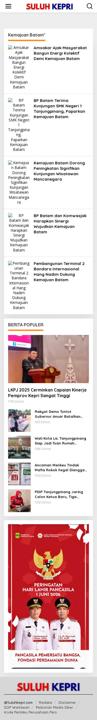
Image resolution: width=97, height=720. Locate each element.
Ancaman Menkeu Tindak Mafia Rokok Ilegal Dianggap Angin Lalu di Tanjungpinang (61, 467)
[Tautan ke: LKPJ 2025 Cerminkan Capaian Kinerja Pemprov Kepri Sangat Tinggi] (48, 359)
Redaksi (45, 702)
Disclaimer (67, 702)
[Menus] (8, 6)
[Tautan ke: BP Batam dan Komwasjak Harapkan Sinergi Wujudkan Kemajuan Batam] (19, 232)
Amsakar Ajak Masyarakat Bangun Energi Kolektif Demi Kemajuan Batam (60, 53)
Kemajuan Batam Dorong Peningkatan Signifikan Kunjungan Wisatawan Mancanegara (59, 171)
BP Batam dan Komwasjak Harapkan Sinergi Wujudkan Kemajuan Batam (60, 223)
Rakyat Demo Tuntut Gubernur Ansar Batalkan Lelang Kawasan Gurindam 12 (61, 414)
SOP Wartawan (16, 707)
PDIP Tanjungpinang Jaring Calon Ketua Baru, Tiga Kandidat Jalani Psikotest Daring (59, 494)
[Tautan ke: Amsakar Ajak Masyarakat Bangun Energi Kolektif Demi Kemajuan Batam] (19, 66)
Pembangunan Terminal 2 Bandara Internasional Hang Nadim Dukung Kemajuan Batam (59, 271)
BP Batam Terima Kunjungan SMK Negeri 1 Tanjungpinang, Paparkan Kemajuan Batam (59, 108)
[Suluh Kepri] (49, 5)
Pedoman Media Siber (54, 707)
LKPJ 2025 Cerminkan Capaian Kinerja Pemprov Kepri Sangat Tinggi (47, 392)
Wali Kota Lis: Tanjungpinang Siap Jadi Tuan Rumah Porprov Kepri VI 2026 (60, 441)
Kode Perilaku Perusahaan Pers (30, 712)
